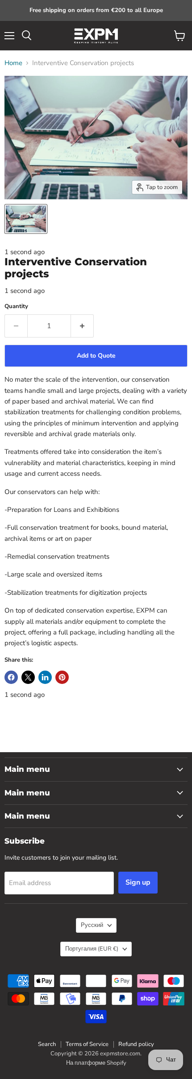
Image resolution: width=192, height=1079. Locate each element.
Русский (92, 925)
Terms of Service (87, 1044)
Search (47, 1044)
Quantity (16, 306)
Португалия (91, 949)
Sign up (137, 882)
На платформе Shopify (96, 1063)
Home (13, 63)
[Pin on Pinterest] (62, 677)
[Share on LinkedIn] (45, 677)
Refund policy (136, 1044)
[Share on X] (28, 677)
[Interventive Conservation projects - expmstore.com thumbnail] (26, 219)
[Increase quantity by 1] (82, 326)
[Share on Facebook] (11, 677)
